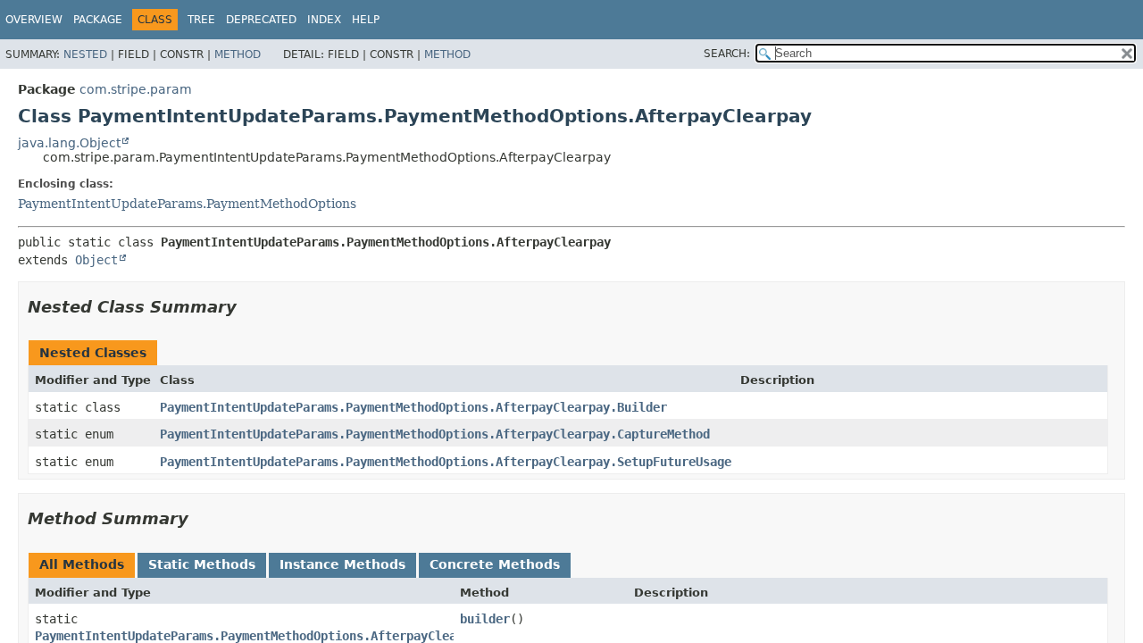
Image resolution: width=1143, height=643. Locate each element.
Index (324, 19)
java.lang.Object (69, 143)
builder (485, 619)
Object (96, 260)
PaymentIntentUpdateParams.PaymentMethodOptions (187, 203)
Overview (34, 19)
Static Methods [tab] (201, 564)
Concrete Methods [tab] (495, 564)
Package (97, 19)
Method (237, 54)
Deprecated (261, 19)
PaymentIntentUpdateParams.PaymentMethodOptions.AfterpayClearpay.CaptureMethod (435, 434)
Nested (85, 54)
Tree (201, 19)
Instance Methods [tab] (342, 564)
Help (366, 19)
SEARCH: (727, 53)
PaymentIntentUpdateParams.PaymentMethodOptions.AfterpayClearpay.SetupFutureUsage (445, 462)
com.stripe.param (135, 89)
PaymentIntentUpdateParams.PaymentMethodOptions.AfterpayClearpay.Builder (413, 407)
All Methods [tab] (81, 564)
